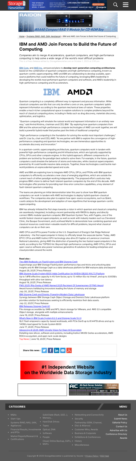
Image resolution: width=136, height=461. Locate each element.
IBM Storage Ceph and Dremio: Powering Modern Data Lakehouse (52, 294)
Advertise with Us (118, 430)
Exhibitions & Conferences (88, 437)
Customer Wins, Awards (86, 429)
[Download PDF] (69, 350)
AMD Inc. (38, 68)
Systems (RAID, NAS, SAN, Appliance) (44, 36)
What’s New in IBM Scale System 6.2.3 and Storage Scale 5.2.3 (50, 318)
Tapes (46, 425)
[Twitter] (44, 350)
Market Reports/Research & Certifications (24, 437)
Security (79, 418)
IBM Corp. (24, 68)
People (46, 437)
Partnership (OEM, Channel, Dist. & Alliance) (88, 424)
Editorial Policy (119, 422)
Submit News (120, 418)
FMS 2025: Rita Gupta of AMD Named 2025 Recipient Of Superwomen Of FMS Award (61, 285)
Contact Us (121, 426)
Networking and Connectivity (89, 414)
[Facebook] (50, 350)
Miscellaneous (82, 444)
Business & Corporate (85, 433)
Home (21, 36)
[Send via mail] (63, 350)
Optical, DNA (49, 429)
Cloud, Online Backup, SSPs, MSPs (57, 442)
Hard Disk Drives (51, 421)
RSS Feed (104, 456)
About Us (122, 414)
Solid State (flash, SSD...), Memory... (55, 416)
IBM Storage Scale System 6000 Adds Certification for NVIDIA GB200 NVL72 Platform (61, 273)
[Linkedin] (56, 350)
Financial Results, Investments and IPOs (26, 431)
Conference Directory (116, 434)
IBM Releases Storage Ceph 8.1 (34, 306)
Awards (123, 438)
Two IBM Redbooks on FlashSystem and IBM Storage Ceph (48, 261)
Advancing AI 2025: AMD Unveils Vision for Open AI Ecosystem (50, 330)
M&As (13, 414)
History (78, 441)
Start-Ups (15, 418)
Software (47, 433)
